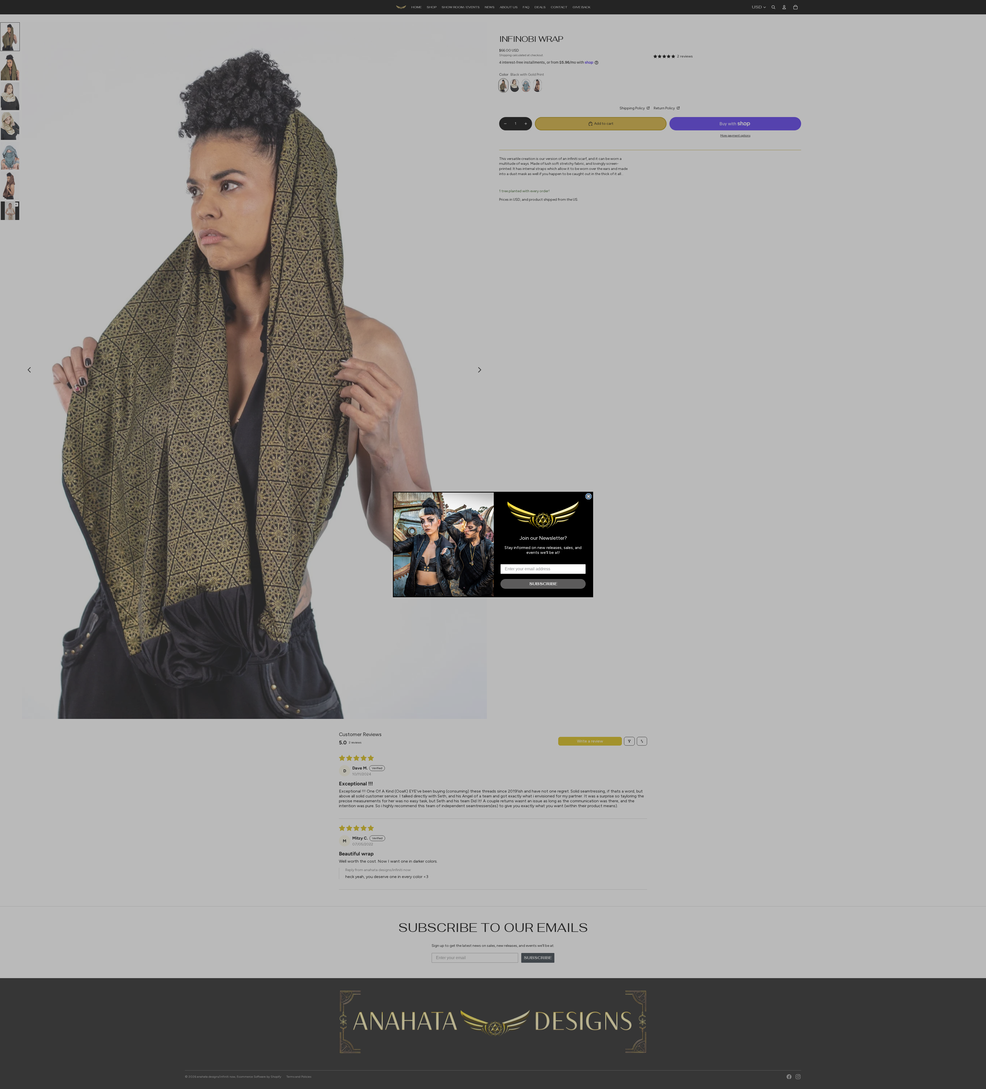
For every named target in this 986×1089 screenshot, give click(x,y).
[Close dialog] (588, 496)
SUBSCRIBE (543, 583)
